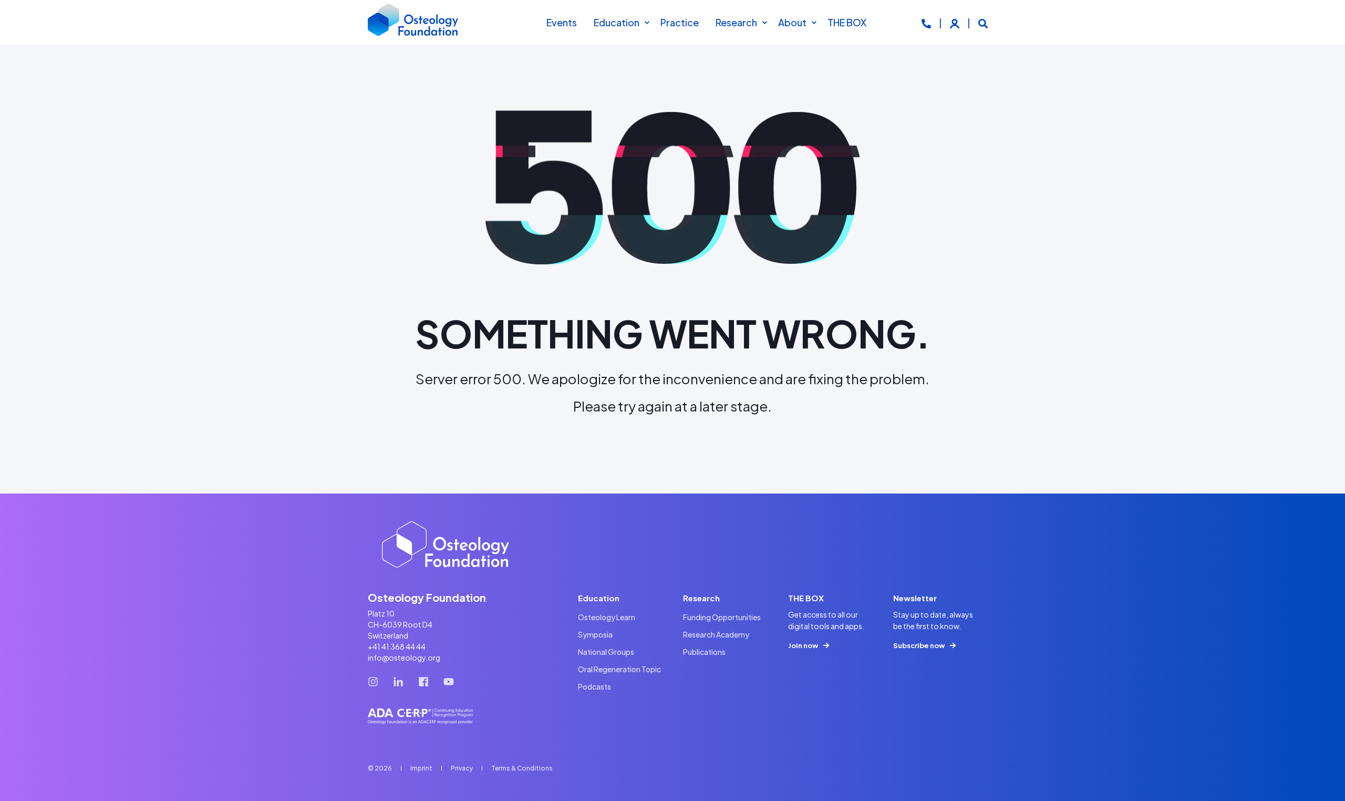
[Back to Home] (413, 23)
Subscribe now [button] (919, 645)
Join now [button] (803, 645)
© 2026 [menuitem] (380, 768)
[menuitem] (647, 22)
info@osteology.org (404, 657)
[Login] (955, 22)
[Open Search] (983, 22)
